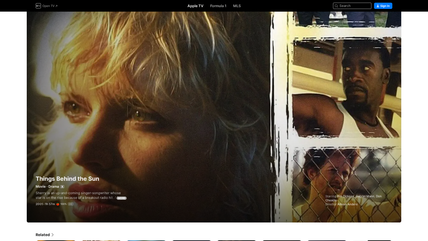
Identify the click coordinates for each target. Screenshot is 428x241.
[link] (45, 234)
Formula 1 (218, 6)
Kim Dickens (345, 196)
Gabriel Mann (365, 196)
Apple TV (195, 6)
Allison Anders (347, 204)
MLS (237, 6)
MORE (121, 198)
